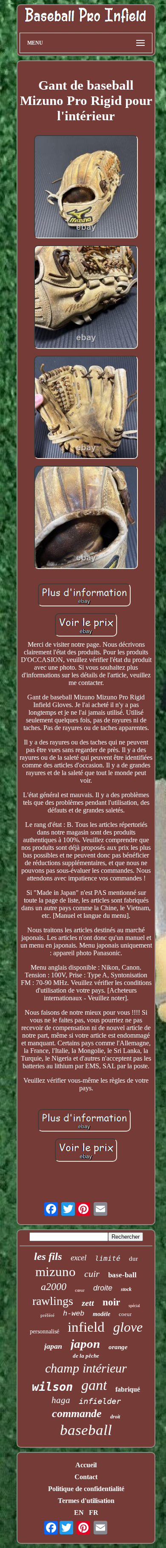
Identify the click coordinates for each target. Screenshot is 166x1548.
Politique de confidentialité (86, 1488)
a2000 (53, 1286)
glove (128, 1327)
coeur (125, 1314)
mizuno (55, 1271)
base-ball (122, 1275)
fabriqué (127, 1389)
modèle (101, 1314)
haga (61, 1400)
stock (126, 1289)
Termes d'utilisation (86, 1500)
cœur (80, 1290)
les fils (48, 1256)
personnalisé (44, 1331)
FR (93, 1512)
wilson (52, 1386)
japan (53, 1346)
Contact (85, 1476)
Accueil (86, 1465)
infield (86, 1327)
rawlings (52, 1300)
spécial (134, 1305)
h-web (73, 1314)
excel (78, 1257)
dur (133, 1258)
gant (94, 1385)
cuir (92, 1273)
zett (88, 1302)
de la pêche (86, 1356)
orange (118, 1347)
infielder (100, 1401)
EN (79, 1512)
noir (111, 1302)
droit (115, 1417)
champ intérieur (86, 1368)
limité (107, 1258)
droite (102, 1288)
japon (85, 1343)
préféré (47, 1315)
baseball (86, 1430)
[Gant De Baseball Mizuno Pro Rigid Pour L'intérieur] (86, 188)
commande (77, 1413)
